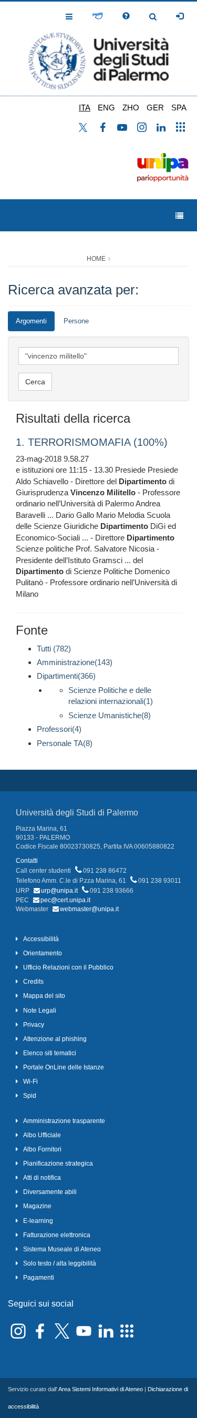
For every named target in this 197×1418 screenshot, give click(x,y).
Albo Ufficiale (42, 1135)
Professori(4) (59, 729)
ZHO (130, 107)
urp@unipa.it (59, 890)
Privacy (33, 1024)
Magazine (37, 1206)
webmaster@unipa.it (89, 909)
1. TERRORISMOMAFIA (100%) (92, 442)
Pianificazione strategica (58, 1163)
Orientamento (42, 953)
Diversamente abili (50, 1192)
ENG (106, 107)
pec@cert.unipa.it (65, 900)
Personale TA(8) (64, 743)
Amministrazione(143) (74, 662)
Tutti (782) (54, 648)
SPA (178, 107)
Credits (33, 981)
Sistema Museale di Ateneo (62, 1249)
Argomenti (31, 321)
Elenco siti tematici (49, 1053)
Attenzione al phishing (55, 1039)
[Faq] (126, 16)
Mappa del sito (44, 995)
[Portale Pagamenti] (97, 16)
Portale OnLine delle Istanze (63, 1067)
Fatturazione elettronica (56, 1235)
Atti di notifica (42, 1177)
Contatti (27, 860)
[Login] (179, 16)
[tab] (31, 321)
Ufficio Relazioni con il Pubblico (68, 967)
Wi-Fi (30, 1081)
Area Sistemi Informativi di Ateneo (100, 1389)
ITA (84, 107)
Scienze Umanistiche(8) (109, 715)
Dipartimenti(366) (66, 675)
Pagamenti (38, 1277)
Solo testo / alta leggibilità (59, 1263)
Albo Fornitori (42, 1149)
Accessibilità (41, 939)
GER (155, 107)
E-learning (38, 1221)
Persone (76, 321)
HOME (96, 258)
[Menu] (179, 216)
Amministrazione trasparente (64, 1121)
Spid (29, 1095)
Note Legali (39, 1010)
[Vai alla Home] (98, 49)
